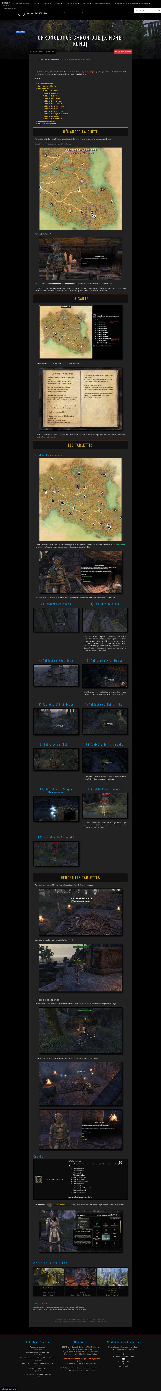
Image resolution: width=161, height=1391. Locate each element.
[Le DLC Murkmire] (48, 1277)
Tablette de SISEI (50, 96)
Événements (9, 8)
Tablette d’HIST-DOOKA (52, 101)
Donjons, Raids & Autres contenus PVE (131, 3)
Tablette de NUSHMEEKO (53, 111)
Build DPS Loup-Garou (37, 1369)
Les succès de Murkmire (80, 1288)
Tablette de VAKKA (50, 91)
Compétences (22, 3)
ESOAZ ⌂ (8, 3)
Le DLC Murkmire (49, 1288)
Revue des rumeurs (37, 1347)
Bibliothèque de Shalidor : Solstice (37, 1374)
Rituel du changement (47, 124)
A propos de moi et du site (123, 1356)
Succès (47, 59)
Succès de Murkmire (79, 1309)
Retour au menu (9, 1389)
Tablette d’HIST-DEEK (51, 98)
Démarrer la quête (45, 84)
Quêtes (86, 3)
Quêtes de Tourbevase (63, 1309)
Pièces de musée (73, 1307)
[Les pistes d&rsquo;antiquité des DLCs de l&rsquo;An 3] (112, 1277)
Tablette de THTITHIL (51, 109)
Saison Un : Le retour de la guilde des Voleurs (37, 1358)
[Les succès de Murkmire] (80, 1277)
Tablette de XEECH (50, 93)
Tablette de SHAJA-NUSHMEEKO (55, 114)
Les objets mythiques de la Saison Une (37, 1363)
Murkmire (55, 59)
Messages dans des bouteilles (38, 1352)
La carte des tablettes (47, 86)
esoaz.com (86, 1319)
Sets (36, 3)
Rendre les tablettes (46, 121)
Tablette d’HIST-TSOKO (52, 104)
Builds (46, 3)
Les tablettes (43, 88)
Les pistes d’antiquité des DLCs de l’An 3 (112, 1289)
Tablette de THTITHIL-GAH (53, 106)
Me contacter (123, 1361)
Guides (58, 3)
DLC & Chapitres (102, 3)
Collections (71, 3)
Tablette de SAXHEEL (51, 116)
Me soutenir (123, 1366)
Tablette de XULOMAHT (52, 119)
